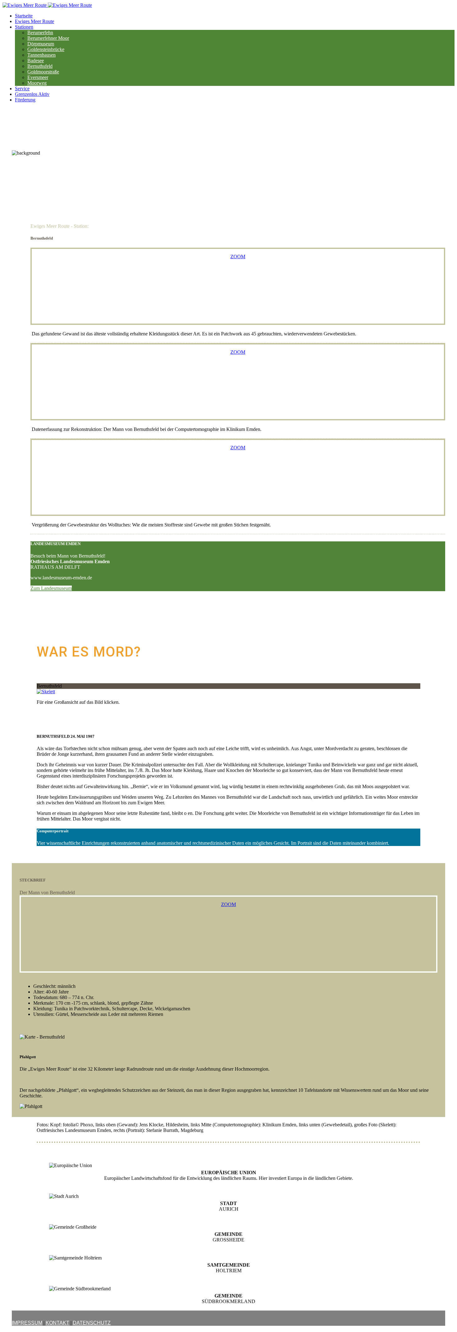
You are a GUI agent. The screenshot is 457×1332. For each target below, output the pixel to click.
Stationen (24, 27)
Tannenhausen (41, 55)
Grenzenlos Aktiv (32, 94)
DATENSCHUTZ (92, 1322)
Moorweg (37, 83)
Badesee (35, 60)
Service (22, 88)
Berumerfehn (40, 32)
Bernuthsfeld (40, 66)
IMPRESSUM (27, 1322)
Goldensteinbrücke (45, 49)
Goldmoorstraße (43, 71)
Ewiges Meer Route (34, 21)
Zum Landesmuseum (51, 588)
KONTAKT (57, 1322)
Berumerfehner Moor (48, 38)
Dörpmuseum (40, 43)
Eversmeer (37, 77)
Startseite (24, 15)
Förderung (25, 99)
